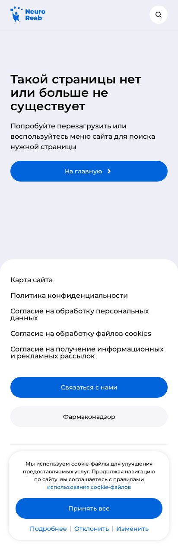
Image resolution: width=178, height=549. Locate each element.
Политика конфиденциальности (69, 295)
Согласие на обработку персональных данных (79, 315)
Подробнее (48, 529)
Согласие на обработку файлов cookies (80, 333)
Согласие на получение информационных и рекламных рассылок (87, 353)
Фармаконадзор (89, 417)
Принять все (89, 508)
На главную (83, 171)
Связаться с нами (89, 387)
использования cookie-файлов (89, 487)
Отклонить (91, 529)
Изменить (132, 529)
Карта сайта (31, 280)
